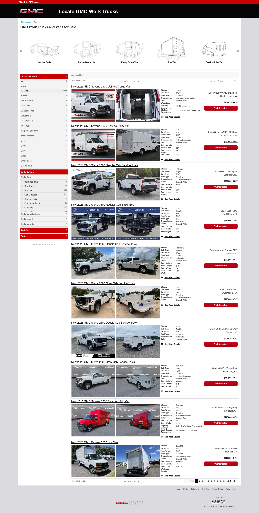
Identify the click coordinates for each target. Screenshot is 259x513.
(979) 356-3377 (231, 259)
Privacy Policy (217, 489)
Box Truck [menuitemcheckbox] (29, 186)
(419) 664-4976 (231, 377)
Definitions (195, 489)
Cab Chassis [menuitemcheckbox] (30, 194)
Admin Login (231, 489)
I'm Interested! (221, 108)
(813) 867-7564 (231, 220)
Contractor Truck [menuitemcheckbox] (32, 203)
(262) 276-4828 (231, 102)
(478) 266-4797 (231, 299)
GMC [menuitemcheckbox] (26, 90)
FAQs (185, 489)
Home (178, 489)
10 (224, 481)
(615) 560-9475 (231, 458)
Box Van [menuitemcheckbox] (28, 190)
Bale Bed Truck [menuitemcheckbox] (31, 181)
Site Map (205, 489)
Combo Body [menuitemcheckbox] (30, 198)
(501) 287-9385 (231, 338)
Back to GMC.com (29, 2)
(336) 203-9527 (231, 181)
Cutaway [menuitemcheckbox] (28, 207)
